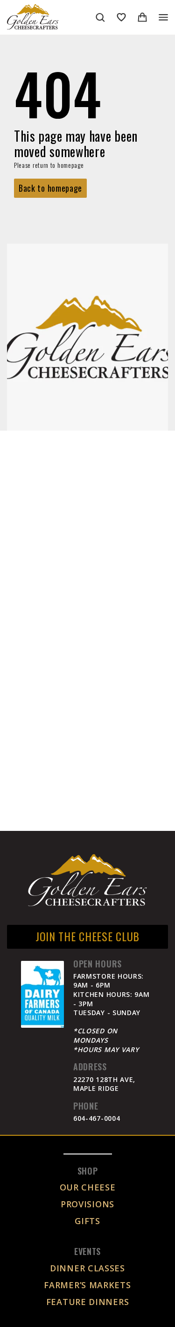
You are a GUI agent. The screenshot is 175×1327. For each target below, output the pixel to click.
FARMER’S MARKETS (87, 1285)
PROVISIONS (87, 1204)
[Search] (100, 17)
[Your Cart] (142, 17)
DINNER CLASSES (87, 1268)
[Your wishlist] (121, 17)
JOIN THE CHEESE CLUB (87, 936)
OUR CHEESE (88, 1187)
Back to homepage (50, 188)
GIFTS (87, 1220)
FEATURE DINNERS (87, 1301)
